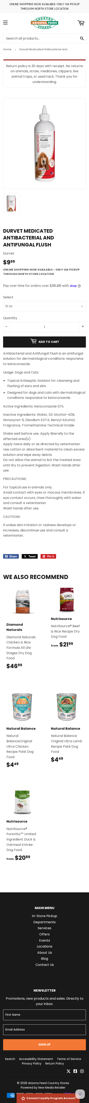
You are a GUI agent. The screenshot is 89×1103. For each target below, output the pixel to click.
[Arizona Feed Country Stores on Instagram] (82, 1071)
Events (44, 940)
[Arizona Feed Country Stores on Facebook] (75, 1071)
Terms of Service (69, 1059)
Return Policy (54, 1063)
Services (44, 928)
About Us (44, 952)
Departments (44, 922)
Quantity (10, 318)
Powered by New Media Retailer (43, 1087)
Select (8, 297)
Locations (44, 946)
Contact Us (44, 964)
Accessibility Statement (36, 1059)
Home (7, 49)
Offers (44, 934)
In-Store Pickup (44, 916)
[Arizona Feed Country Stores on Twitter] (68, 1071)
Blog (44, 958)
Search (10, 1059)
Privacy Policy (31, 1063)
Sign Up (44, 1044)
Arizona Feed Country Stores (48, 1083)
